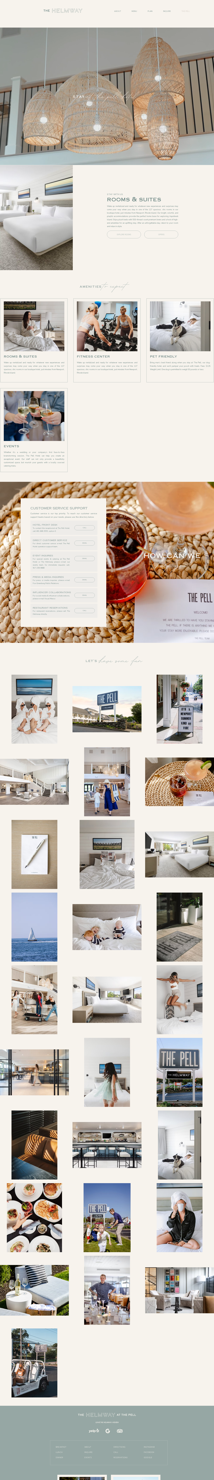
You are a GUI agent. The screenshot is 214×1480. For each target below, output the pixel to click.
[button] (134, 11)
